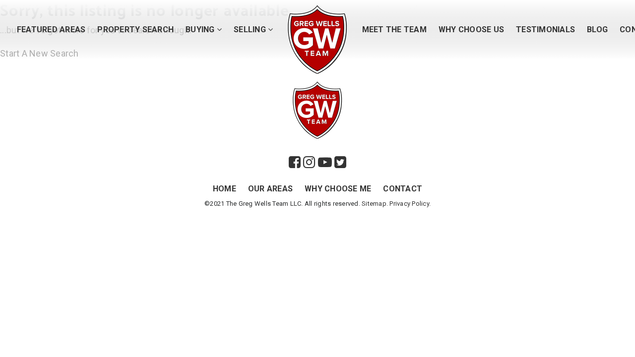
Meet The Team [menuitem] (394, 29)
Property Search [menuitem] (135, 29)
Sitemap (374, 203)
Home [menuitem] (224, 188)
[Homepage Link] (317, 38)
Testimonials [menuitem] (545, 29)
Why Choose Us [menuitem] (471, 29)
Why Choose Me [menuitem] (338, 188)
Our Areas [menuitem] (270, 188)
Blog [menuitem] (597, 29)
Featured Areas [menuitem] (51, 29)
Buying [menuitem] (201, 29)
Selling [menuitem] (251, 29)
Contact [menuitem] (402, 188)
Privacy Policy (409, 203)
